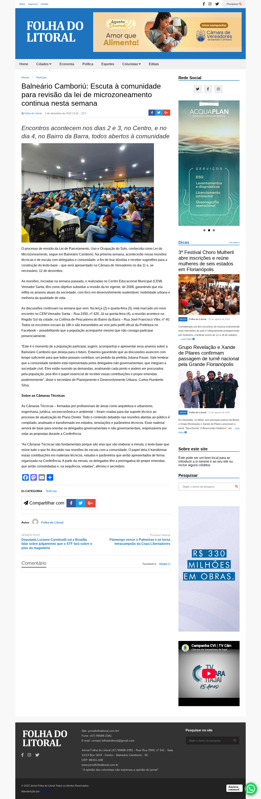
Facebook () (150, 564)
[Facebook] (204, 4)
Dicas (183, 242)
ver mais (234, 242)
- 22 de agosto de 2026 (218, 412)
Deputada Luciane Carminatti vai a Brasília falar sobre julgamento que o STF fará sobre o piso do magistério (56, 544)
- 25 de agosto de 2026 (218, 319)
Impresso (33, 4)
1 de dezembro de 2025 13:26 (62, 113)
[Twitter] (217, 4)
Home (23, 64)
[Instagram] (210, 4)
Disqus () (164, 564)
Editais (154, 64)
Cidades (42, 64)
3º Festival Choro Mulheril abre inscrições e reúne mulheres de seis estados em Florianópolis (206, 260)
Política (87, 64)
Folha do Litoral (33, 113)
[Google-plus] (166, 113)
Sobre (22, 4)
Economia (67, 64)
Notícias (51, 491)
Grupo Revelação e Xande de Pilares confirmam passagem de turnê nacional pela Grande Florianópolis (208, 355)
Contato (44, 4)
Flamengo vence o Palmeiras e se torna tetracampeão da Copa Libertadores (139, 542)
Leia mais (186, 339)
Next (236, 32)
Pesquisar (233, 4)
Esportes (107, 64)
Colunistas (130, 64)
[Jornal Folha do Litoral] (55, 35)
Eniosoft (44, 791)
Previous (98, 32)
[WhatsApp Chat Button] (251, 789)
